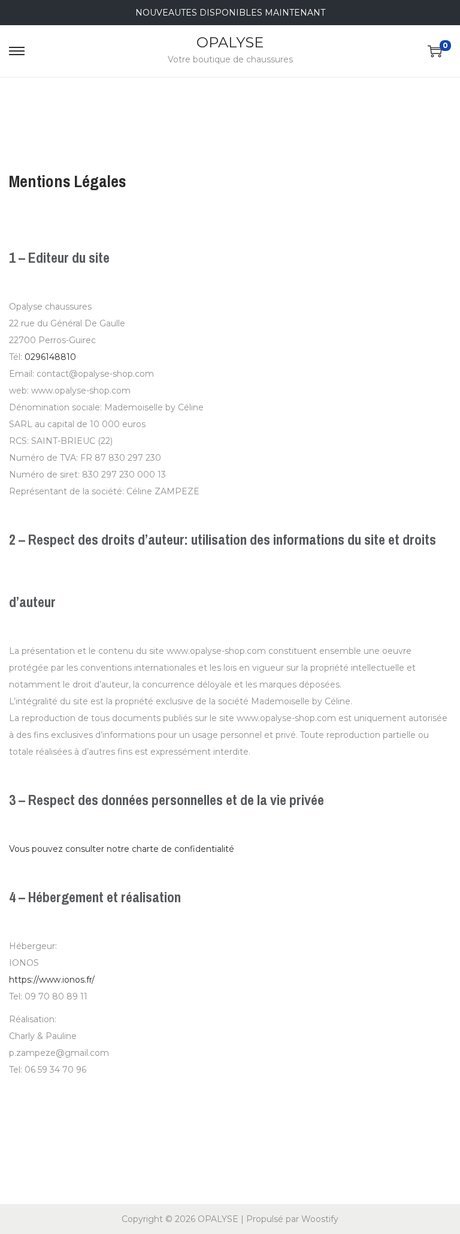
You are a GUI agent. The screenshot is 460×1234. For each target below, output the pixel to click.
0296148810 (50, 357)
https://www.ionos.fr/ (52, 979)
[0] (435, 51)
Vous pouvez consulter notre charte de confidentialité (121, 848)
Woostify (319, 1219)
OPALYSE (230, 42)
